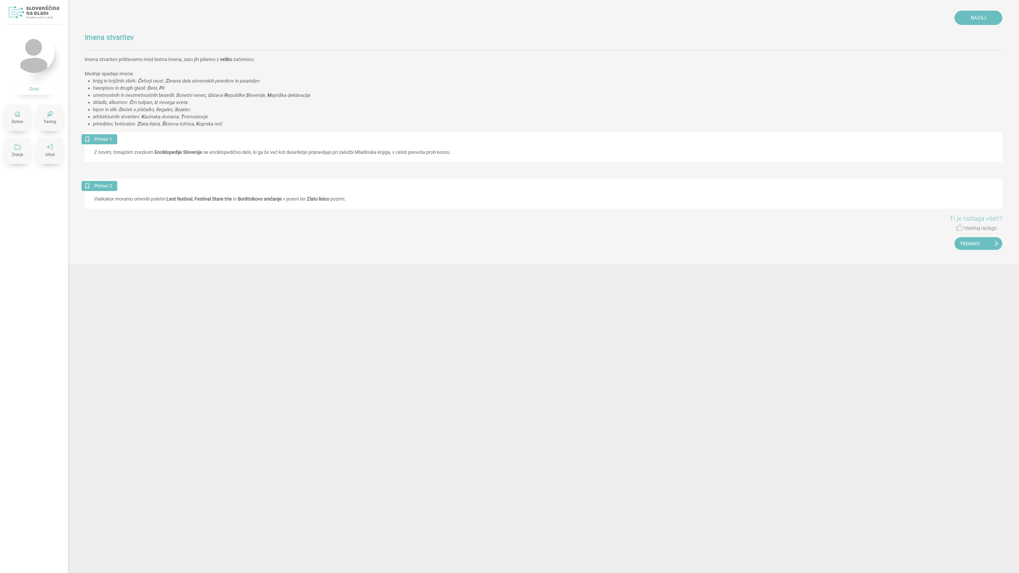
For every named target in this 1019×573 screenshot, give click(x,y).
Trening (50, 121)
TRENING (970, 243)
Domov (17, 121)
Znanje (17, 154)
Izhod (50, 154)
